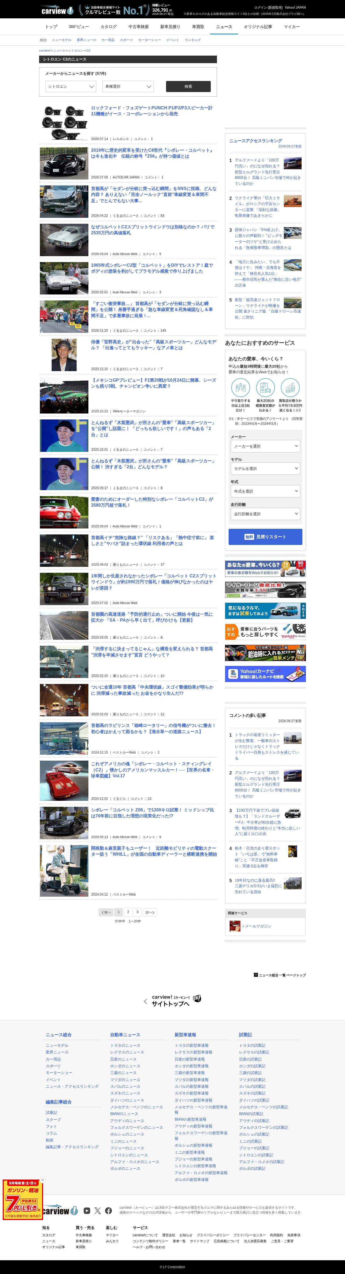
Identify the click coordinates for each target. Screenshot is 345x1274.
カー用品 (53, 1059)
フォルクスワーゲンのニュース (136, 1127)
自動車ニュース (125, 1034)
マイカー (292, 26)
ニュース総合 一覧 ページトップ (282, 975)
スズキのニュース (125, 1093)
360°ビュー (79, 26)
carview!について (145, 1235)
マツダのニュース (125, 1080)
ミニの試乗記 (250, 1141)
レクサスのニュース (127, 1052)
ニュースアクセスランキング (255, 140)
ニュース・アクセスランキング (72, 1086)
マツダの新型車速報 (192, 1080)
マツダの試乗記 (252, 1080)
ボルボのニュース (125, 1168)
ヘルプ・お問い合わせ (149, 1247)
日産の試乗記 (250, 1059)
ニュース (224, 26)
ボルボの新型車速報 (192, 1179)
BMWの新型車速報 (190, 1119)
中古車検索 (139, 26)
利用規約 (276, 1235)
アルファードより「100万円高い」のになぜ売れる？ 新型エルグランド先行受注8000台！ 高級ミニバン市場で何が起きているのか (268, 172)
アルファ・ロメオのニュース (134, 1162)
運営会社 (168, 1235)
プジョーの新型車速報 (193, 1159)
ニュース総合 (59, 1034)
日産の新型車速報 (190, 1059)
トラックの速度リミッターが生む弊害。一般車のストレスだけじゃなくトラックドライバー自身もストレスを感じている (267, 746)
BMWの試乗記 (251, 1114)
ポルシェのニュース (127, 1134)
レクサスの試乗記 (254, 1052)
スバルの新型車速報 (192, 1086)
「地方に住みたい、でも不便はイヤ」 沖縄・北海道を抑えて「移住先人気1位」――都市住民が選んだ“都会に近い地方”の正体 (268, 273)
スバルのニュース (125, 1086)
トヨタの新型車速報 (192, 1045)
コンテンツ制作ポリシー (150, 1241)
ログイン (260, 7)
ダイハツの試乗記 (254, 1100)
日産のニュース (123, 1059)
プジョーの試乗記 (254, 1148)
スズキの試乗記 (252, 1093)
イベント (53, 1080)
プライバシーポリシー (213, 1235)
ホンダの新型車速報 (192, 1066)
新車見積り (170, 26)
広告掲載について (227, 1241)
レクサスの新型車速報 (193, 1052)
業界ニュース (57, 1052)
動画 (49, 1140)
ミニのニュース (123, 1141)
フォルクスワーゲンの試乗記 (263, 1127)
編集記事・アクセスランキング (72, 1147)
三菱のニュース (123, 1072)
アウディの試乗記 (254, 1121)
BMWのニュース (124, 1114)
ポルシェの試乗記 (254, 1134)
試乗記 (51, 1112)
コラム (51, 1133)
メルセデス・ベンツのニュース (136, 1107)
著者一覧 (179, 1241)
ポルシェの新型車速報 (193, 1145)
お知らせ (186, 1235)
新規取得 (275, 7)
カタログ (109, 26)
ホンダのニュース (125, 1066)
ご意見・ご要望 (282, 1241)
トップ (51, 26)
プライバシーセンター (249, 1235)
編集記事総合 (59, 1102)
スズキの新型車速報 (192, 1093)
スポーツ (53, 1066)
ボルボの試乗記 (252, 1168)
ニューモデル (57, 1045)
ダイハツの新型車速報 (193, 1100)
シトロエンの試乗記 (256, 1155)
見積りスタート (271, 536)
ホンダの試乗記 (252, 1066)
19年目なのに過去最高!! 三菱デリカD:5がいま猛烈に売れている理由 (258, 886)
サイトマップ (199, 1241)
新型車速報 (185, 1034)
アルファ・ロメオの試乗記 (261, 1162)
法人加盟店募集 (255, 1241)
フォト (51, 1126)
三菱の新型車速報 (190, 1072)
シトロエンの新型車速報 (195, 1166)
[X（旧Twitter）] (97, 1210)
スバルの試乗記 (252, 1086)
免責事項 (293, 1235)
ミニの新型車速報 (190, 1152)
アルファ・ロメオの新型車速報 (201, 1173)
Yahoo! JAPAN (295, 7)
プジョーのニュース (127, 1148)
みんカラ (112, 1241)
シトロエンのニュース (129, 1155)
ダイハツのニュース (127, 1100)
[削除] (42, 1180)
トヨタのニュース (125, 1045)
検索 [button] (188, 86)
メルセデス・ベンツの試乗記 (263, 1107)
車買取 (198, 26)
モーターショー (59, 1072)
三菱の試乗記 (250, 1072)
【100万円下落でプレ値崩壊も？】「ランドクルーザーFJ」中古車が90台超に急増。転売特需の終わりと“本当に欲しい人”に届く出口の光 (267, 822)
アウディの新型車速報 (193, 1126)
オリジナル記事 (258, 26)
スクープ (53, 1119)
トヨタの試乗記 (252, 1045)
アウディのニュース (127, 1121)
